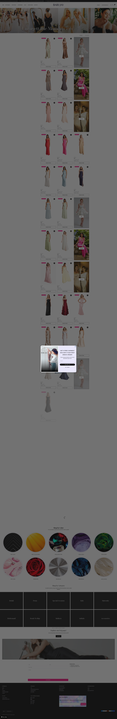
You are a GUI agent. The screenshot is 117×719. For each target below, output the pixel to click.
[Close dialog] (75, 346)
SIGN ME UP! (67, 364)
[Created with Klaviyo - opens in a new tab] (58, 372)
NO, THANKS (67, 367)
